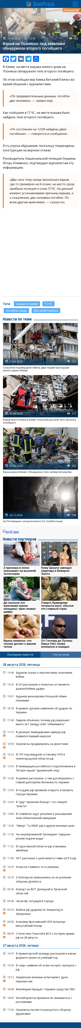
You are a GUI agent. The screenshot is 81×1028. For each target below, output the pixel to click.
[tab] (20, 655)
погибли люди (16, 311)
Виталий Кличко (46, 311)
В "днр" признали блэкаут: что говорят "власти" (40, 803)
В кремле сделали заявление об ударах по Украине (40, 709)
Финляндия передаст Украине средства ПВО (40, 989)
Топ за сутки (61, 654)
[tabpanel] (40, 839)
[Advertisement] (40, 252)
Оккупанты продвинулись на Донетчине (40, 745)
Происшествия (71, 10)
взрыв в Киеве (27, 304)
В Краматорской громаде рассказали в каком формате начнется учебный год (40, 955)
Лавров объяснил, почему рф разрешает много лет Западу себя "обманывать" (40, 721)
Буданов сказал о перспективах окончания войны (40, 674)
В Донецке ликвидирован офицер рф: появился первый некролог (40, 733)
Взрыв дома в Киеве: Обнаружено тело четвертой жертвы (40, 450)
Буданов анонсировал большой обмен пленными (40, 697)
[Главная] (28, 4)
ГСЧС (48, 304)
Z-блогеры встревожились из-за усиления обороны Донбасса (40, 878)
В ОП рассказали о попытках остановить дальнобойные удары (40, 686)
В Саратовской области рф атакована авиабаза (40, 847)
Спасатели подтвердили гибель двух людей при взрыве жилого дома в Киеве (40, 347)
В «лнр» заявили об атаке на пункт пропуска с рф (40, 966)
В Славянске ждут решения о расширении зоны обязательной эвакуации (40, 815)
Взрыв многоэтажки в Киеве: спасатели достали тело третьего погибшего (40, 399)
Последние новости (20, 654)
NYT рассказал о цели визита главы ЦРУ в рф (40, 858)
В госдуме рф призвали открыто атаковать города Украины (40, 791)
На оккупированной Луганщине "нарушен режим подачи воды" (40, 835)
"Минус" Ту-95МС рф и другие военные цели (40, 825)
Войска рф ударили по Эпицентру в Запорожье (40, 911)
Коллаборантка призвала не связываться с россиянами (40, 999)
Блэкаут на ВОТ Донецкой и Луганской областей (40, 890)
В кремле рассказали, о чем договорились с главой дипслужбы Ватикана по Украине (40, 779)
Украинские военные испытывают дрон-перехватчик (40, 978)
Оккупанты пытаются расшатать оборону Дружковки (40, 1011)
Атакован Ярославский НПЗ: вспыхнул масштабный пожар (40, 923)
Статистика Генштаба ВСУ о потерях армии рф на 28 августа (40, 935)
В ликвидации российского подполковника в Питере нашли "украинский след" (40, 767)
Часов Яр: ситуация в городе (40, 901)
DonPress (44, 4)
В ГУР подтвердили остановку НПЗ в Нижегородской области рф (40, 756)
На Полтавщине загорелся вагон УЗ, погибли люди (40, 500)
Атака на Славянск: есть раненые (40, 868)
